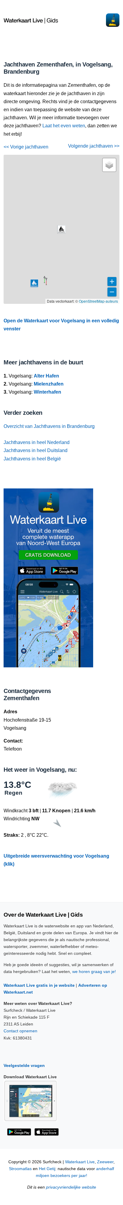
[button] (46, 285)
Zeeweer (105, 1162)
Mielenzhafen (49, 383)
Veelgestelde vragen (24, 1065)
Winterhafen (47, 392)
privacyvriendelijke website (71, 1187)
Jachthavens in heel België (32, 458)
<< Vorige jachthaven (26, 146)
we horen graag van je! (94, 971)
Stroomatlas (20, 1169)
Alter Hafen (46, 375)
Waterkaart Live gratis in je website (39, 985)
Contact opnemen (20, 1030)
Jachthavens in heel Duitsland (35, 450)
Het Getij (47, 1169)
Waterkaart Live (80, 1162)
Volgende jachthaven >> (93, 146)
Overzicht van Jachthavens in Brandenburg (49, 426)
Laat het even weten (63, 125)
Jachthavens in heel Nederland (37, 442)
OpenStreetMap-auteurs (98, 301)
